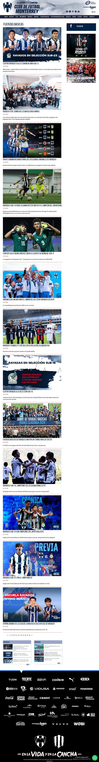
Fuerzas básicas (44, 17)
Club (17, 17)
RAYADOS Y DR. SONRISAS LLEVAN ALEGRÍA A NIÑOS (21, 111)
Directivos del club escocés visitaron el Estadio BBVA (19, 351)
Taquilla (68, 17)
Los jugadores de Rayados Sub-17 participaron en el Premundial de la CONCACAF (27, 259)
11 (27, 635)
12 (29, 635)
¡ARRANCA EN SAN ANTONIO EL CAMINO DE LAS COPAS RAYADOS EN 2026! (28, 299)
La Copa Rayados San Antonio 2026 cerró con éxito (18, 305)
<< (8, 635)
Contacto (91, 17)
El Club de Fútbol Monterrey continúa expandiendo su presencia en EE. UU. (25, 629)
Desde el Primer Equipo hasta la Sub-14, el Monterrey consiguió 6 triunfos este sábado (29, 165)
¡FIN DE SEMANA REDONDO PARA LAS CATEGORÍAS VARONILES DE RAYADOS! (29, 159)
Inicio (6, 17)
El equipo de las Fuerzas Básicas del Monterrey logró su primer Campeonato (26, 491)
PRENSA (86, 17)
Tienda (74, 17)
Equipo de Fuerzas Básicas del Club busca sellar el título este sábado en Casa (26, 583)
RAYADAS (36, 17)
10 (25, 635)
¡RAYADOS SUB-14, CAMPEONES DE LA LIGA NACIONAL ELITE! (24, 485)
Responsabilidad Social (57, 17)
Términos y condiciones (44, 759)
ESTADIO (80, 17)
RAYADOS (30, 17)
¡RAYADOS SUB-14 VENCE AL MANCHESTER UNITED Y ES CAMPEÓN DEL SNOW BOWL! (32, 205)
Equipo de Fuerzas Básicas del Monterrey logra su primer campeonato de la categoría (29, 537)
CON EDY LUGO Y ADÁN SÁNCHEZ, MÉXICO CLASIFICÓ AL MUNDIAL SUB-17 (28, 253)
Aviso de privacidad (54, 759)
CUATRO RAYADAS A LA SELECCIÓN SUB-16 (18, 391)
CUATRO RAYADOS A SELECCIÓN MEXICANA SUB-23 (21, 63)
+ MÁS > (28, 665)
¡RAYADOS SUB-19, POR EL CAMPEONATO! (17, 577)
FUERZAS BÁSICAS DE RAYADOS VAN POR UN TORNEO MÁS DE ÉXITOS (27, 439)
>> (32, 635)
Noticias (11, 17)
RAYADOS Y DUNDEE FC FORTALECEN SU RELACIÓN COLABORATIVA (26, 345)
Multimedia (23, 17)
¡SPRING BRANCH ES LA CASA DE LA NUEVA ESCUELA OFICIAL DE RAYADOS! (29, 623)
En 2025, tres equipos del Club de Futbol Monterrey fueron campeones (24, 445)
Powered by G (49, 761)
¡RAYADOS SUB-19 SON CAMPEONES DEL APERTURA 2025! (23, 531)
